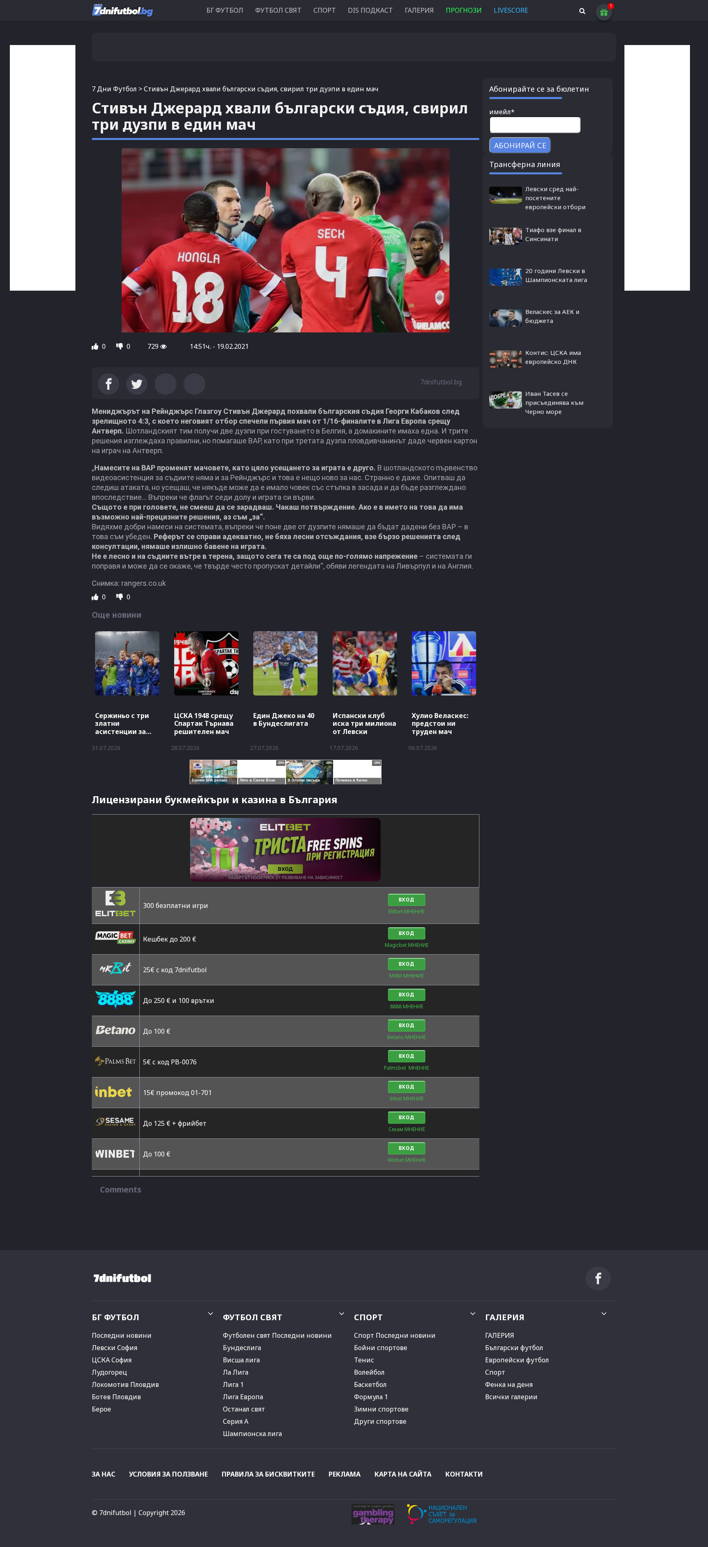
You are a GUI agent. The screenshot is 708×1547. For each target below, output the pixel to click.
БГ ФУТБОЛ (224, 10)
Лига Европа (243, 1396)
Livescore (511, 10)
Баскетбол (370, 1384)
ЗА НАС (103, 1474)
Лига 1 (233, 1384)
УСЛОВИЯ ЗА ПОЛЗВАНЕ (168, 1474)
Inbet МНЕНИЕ (407, 1098)
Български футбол (514, 1347)
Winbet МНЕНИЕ (407, 1159)
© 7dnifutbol (112, 1512)
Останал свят (244, 1409)
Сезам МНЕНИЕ (406, 1129)
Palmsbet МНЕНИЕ (406, 1067)
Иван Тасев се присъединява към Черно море (554, 402)
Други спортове (380, 1421)
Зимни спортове (381, 1409)
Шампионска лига (252, 1433)
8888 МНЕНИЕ (406, 1006)
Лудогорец (109, 1372)
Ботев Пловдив (116, 1396)
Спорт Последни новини (395, 1335)
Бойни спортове (380, 1347)
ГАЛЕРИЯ (419, 10)
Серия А (235, 1421)
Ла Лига (235, 1372)
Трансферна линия (524, 164)
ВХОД (407, 899)
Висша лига (241, 1359)
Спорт (495, 1372)
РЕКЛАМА (345, 1474)
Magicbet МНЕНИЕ (407, 945)
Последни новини (122, 1335)
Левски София (114, 1347)
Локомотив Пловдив (125, 1384)
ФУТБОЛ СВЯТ (278, 10)
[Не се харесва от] (120, 346)
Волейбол (369, 1372)
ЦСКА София (112, 1359)
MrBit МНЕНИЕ (406, 975)
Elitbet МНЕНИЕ (406, 911)
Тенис (364, 1359)
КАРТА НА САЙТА (402, 1474)
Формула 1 (371, 1396)
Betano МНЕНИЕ (406, 1037)
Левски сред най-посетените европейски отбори (555, 198)
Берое (101, 1409)
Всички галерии (511, 1396)
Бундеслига (242, 1347)
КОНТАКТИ (464, 1474)
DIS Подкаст (370, 10)
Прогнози (464, 10)
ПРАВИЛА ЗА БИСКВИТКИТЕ (268, 1474)
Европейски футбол (517, 1359)
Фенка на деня (509, 1384)
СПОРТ (324, 10)
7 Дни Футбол (114, 88)
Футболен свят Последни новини (277, 1335)
